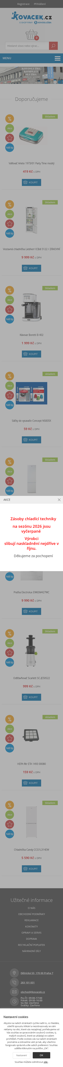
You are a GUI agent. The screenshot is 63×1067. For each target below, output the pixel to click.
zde (46, 1061)
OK (41, 1055)
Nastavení (21, 1055)
